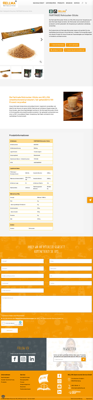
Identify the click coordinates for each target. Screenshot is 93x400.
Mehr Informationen (58, 45)
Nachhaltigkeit (38, 3)
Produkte (60, 3)
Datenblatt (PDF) (57, 50)
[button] (41, 39)
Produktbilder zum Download (75, 50)
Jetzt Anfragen (73, 45)
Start (1, 11)
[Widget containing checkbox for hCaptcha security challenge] (12, 323)
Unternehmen (51, 3)
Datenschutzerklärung (76, 398)
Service (77, 3)
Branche (69, 3)
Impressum (89, 398)
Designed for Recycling (9, 11)
